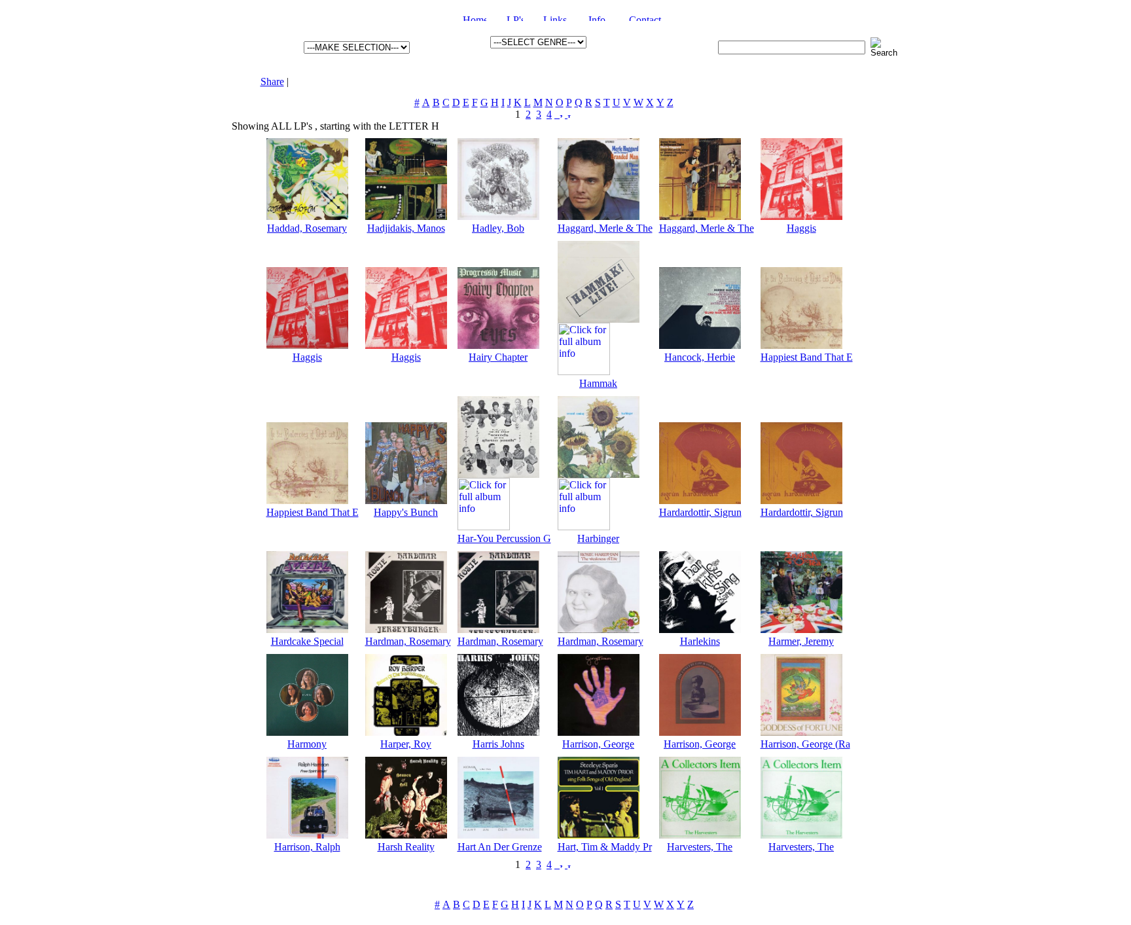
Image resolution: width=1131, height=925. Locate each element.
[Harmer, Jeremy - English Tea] (801, 629)
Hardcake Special (307, 641)
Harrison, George (598, 744)
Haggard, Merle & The (605, 228)
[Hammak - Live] (598, 319)
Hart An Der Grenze (500, 846)
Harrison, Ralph (307, 846)
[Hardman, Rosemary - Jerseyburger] (406, 629)
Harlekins (700, 641)
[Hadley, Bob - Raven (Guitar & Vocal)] (498, 216)
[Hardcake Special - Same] (307, 629)
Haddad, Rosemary (307, 228)
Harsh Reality (406, 846)
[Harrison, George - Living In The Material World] (598, 732)
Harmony (307, 744)
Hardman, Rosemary (408, 641)
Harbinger (598, 538)
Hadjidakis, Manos (406, 228)
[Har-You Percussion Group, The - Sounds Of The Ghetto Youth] (498, 474)
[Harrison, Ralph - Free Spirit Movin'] (307, 835)
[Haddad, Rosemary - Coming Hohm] (307, 216)
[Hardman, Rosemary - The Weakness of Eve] (598, 629)
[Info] (598, 17)
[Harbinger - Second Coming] (598, 474)
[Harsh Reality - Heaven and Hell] (406, 835)
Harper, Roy (405, 744)
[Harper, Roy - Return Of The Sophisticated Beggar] (406, 732)
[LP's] (515, 17)
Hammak (598, 383)
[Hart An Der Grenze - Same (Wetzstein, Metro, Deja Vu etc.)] (498, 835)
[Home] (474, 17)
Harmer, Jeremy (801, 641)
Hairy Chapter (498, 357)
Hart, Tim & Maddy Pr (605, 846)
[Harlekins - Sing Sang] (700, 629)
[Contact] (648, 17)
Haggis (801, 228)
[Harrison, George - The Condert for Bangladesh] (700, 732)
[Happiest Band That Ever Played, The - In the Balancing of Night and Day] (801, 345)
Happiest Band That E (807, 357)
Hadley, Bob (498, 228)
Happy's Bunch (406, 512)
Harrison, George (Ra (805, 744)
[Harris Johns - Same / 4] (498, 732)
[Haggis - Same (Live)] (801, 216)
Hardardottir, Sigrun (700, 512)
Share (272, 81)
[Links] (555, 17)
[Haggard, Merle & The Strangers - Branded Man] (598, 216)
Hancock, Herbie (699, 357)
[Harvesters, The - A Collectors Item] (700, 835)
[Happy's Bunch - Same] (406, 500)
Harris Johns (498, 744)
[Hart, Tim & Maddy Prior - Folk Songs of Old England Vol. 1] (598, 835)
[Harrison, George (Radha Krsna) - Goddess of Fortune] (801, 732)
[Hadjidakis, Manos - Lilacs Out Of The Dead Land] (406, 216)
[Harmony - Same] (307, 732)
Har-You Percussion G (504, 538)
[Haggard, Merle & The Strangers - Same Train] (700, 216)
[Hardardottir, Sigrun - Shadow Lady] (700, 500)
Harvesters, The (699, 846)
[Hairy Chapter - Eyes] (498, 345)
